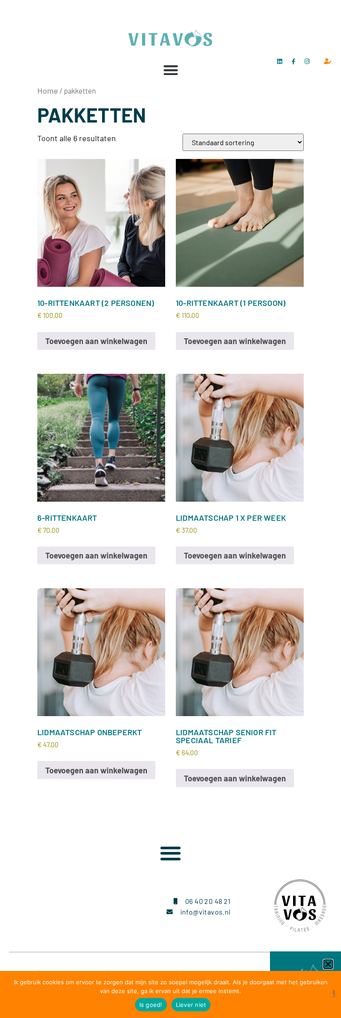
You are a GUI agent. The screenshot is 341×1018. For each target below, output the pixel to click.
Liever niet (191, 1004)
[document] (170, 509)
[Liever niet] (333, 993)
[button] (328, 964)
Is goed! (151, 1004)
